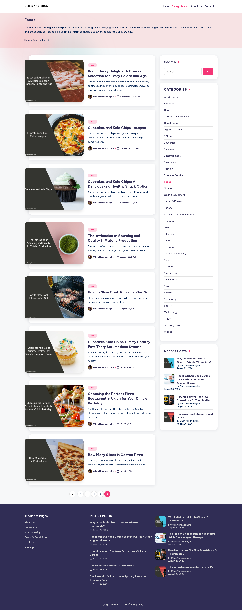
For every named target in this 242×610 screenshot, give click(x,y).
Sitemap (29, 547)
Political (168, 266)
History (168, 207)
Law (166, 227)
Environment (171, 162)
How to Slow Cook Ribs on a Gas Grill (119, 292)
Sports (168, 305)
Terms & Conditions (35, 537)
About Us (29, 522)
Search (170, 62)
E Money (169, 136)
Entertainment (172, 155)
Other (167, 240)
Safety (168, 292)
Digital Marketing (173, 129)
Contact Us (31, 527)
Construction (171, 123)
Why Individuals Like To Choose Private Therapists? (194, 360)
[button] (72, 494)
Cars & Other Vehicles (176, 116)
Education (170, 142)
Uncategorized (172, 325)
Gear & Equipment (174, 194)
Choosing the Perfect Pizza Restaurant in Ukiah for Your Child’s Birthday (117, 398)
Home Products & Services (179, 214)
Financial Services (174, 175)
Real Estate (170, 279)
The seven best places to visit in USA (195, 415)
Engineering (171, 149)
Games (168, 188)
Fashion (168, 168)
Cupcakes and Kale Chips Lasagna (117, 128)
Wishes (168, 331)
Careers (168, 110)
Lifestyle (169, 234)
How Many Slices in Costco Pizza (115, 455)
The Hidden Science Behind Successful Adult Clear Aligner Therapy (193, 379)
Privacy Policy (32, 532)
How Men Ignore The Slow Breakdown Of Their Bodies (193, 398)
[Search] (208, 71)
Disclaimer (30, 542)
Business (169, 103)
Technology (171, 312)
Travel (167, 318)
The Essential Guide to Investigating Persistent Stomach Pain (119, 578)
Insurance (169, 221)
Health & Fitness (173, 201)
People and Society (175, 253)
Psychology (170, 273)
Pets (166, 260)
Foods (92, 65)
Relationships (171, 286)
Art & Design (171, 96)
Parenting (169, 247)
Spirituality (170, 299)
